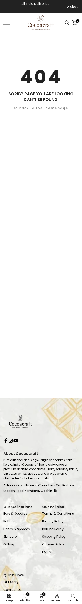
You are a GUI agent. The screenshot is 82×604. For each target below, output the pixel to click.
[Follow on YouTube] (15, 441)
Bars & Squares (15, 514)
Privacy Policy (53, 521)
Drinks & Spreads (16, 529)
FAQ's (46, 552)
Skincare (10, 537)
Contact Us (12, 590)
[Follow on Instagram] (10, 441)
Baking (8, 521)
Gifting (8, 544)
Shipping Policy (54, 537)
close (74, 6)
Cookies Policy (53, 544)
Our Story (10, 582)
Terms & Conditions (58, 514)
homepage (56, 108)
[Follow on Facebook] (5, 441)
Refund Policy (53, 529)
